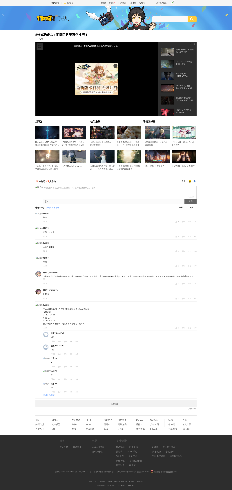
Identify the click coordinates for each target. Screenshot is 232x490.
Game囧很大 (98, 446)
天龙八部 (39, 428)
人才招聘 (101, 481)
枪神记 (171, 424)
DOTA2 (139, 419)
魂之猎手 (122, 419)
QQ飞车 (154, 419)
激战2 (74, 424)
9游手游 (120, 456)
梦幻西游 (76, 419)
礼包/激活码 (122, 3)
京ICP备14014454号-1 (84, 471)
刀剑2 (121, 428)
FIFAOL (153, 428)
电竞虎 (132, 465)
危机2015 (172, 428)
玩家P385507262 (57, 346)
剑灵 (37, 419)
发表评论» (192, 409)
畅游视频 (120, 446)
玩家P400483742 (57, 333)
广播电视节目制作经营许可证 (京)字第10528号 (132, 471)
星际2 (139, 424)
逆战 (170, 419)
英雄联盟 (56, 424)
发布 (190, 201)
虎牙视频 (156, 451)
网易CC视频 (176, 456)
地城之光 (122, 424)
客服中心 (132, 481)
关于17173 (93, 481)
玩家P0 (46, 214)
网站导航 (70, 3)
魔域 (74, 428)
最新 (181, 207)
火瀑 (184, 419)
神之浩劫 (140, 428)
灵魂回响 (90, 428)
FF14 (88, 419)
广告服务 (109, 481)
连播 (193, 44)
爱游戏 (119, 451)
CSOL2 (186, 428)
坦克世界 (186, 424)
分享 (41, 39)
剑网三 (55, 419)
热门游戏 (163, 3)
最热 (191, 207)
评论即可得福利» (53, 208)
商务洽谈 (117, 481)
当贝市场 (132, 456)
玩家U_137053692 (50, 273)
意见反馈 (64, 446)
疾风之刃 (108, 419)
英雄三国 (154, 424)
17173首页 (55, 3)
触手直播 (133, 446)
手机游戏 (170, 451)
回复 (189, 221)
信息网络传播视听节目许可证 (104, 471)
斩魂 (106, 428)
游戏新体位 (97, 451)
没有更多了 (116, 403)
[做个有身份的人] (190, 181)
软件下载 (120, 460)
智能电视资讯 (158, 456)
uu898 (155, 446)
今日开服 (132, 3)
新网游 (103, 3)
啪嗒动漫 (120, 465)
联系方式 (124, 481)
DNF (54, 428)
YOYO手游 (132, 451)
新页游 (111, 3)
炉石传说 (39, 424)
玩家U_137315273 (50, 290)
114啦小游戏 (169, 446)
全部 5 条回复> (49, 395)
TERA (89, 424)
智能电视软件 (135, 460)
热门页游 (142, 3)
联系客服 (77, 446)
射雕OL (107, 424)
